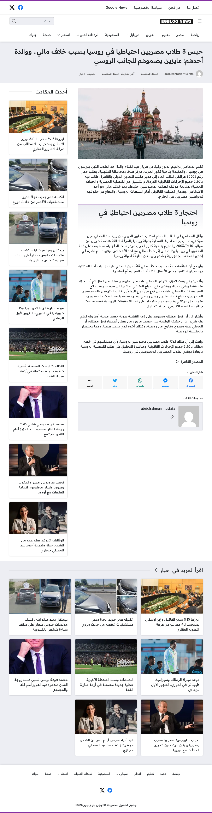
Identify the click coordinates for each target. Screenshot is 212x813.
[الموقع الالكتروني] (172, 417)
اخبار (82, 73)
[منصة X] (12, 7)
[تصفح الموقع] (200, 21)
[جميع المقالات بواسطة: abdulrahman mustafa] (188, 416)
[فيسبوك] (20, 7)
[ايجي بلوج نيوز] (176, 21)
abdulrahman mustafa (179, 73)
